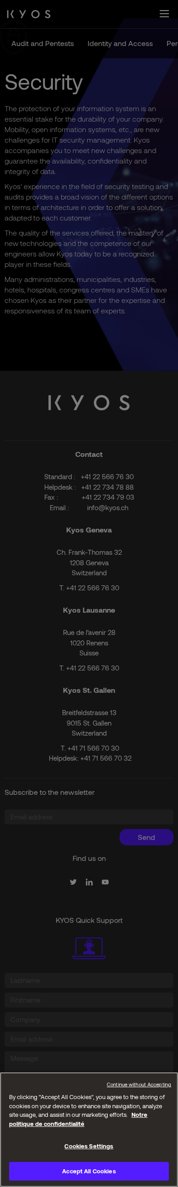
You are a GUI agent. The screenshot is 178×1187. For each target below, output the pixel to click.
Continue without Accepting (139, 1084)
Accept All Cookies (88, 1171)
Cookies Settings (88, 1146)
